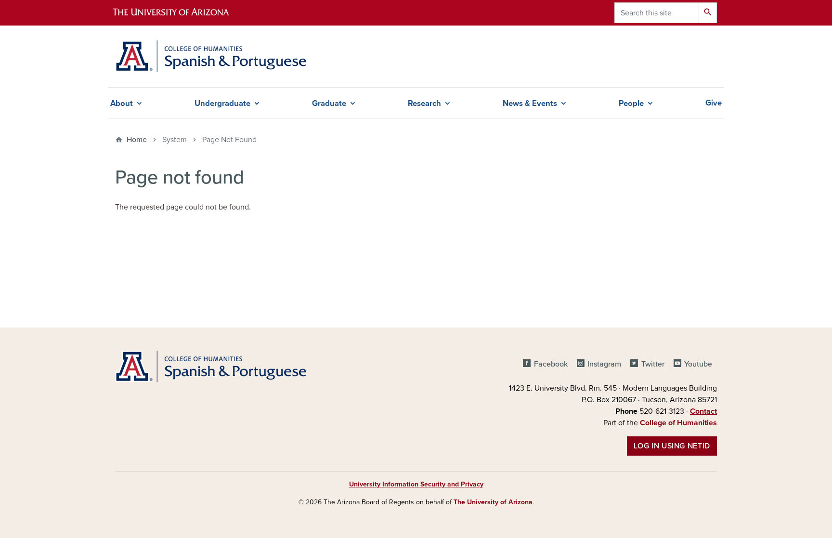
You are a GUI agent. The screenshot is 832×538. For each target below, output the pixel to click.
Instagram (604, 364)
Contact (703, 411)
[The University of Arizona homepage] (179, 13)
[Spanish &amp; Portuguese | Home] (210, 56)
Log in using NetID (672, 446)
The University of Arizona (493, 502)
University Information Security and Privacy (416, 484)
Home (137, 139)
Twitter (652, 364)
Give (713, 103)
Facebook (550, 364)
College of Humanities (678, 423)
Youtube (698, 364)
